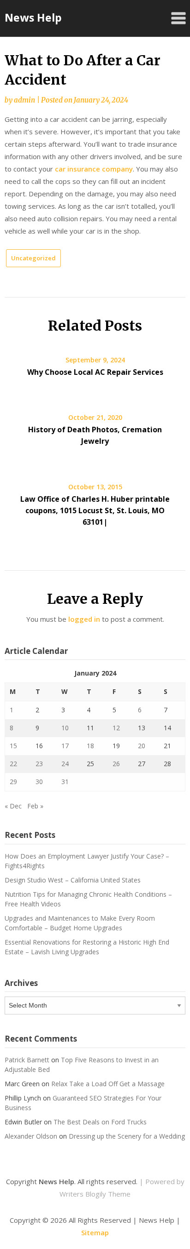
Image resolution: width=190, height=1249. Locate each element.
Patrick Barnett (27, 1059)
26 (116, 763)
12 (116, 727)
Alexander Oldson (31, 1136)
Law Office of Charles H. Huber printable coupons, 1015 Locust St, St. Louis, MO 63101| (95, 510)
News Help (33, 17)
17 (65, 745)
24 (65, 763)
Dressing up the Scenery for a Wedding (127, 1136)
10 (65, 727)
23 (39, 763)
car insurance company (94, 168)
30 (39, 781)
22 (13, 763)
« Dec (13, 806)
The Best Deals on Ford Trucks (100, 1121)
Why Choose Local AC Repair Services (95, 372)
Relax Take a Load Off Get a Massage (108, 1083)
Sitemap (95, 1232)
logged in (84, 619)
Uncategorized (33, 258)
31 (65, 781)
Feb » (35, 806)
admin (24, 100)
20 (141, 745)
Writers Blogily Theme (95, 1193)
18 (90, 745)
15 (13, 745)
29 (13, 781)
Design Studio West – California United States (73, 880)
